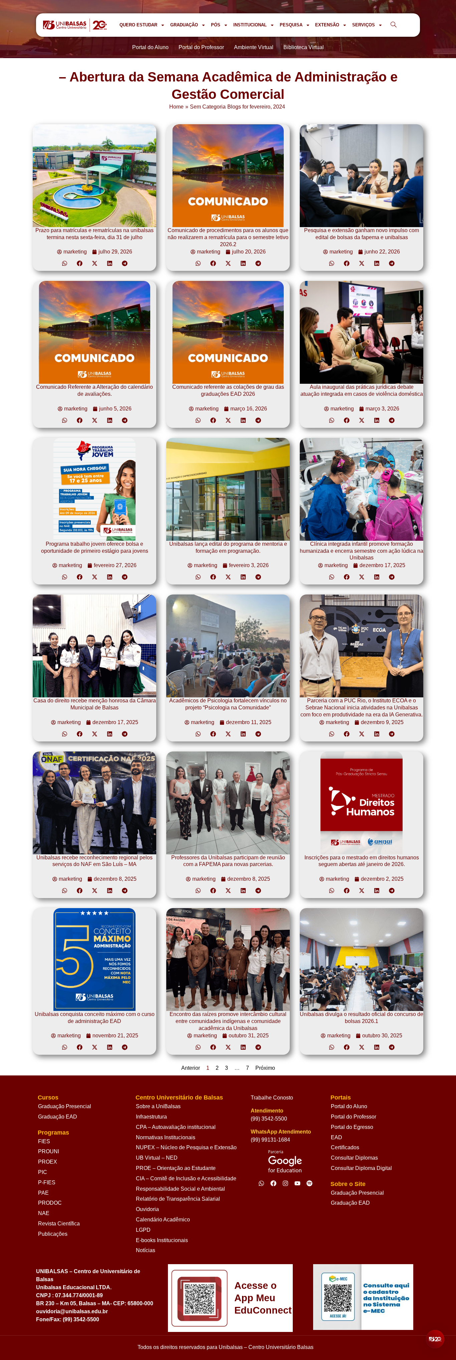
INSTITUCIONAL (250, 24)
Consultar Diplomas (354, 1158)
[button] (64, 263)
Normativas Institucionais (165, 1137)
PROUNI (48, 1151)
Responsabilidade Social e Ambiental (180, 1189)
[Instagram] (285, 1183)
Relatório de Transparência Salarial (178, 1199)
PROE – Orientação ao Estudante (176, 1168)
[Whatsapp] (261, 1183)
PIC (42, 1172)
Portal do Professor (353, 1117)
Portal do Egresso (352, 1127)
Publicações (52, 1234)
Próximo (265, 1068)
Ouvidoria (147, 1209)
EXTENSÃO (327, 24)
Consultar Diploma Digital (361, 1168)
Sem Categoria (208, 107)
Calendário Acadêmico (163, 1219)
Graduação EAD (57, 1117)
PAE (43, 1193)
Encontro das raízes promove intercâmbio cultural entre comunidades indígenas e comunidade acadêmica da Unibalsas (228, 1021)
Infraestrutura (151, 1117)
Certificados (345, 1147)
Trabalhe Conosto (272, 1097)
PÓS (215, 24)
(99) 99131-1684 (270, 1140)
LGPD (143, 1230)
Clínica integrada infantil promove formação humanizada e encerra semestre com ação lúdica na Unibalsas (361, 551)
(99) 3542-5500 (269, 1119)
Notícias (145, 1250)
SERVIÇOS (363, 24)
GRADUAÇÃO (184, 24)
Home (176, 107)
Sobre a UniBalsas (158, 1106)
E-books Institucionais (162, 1240)
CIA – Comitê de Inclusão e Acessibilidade (186, 1178)
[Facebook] (273, 1183)
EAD (336, 1137)
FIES (44, 1141)
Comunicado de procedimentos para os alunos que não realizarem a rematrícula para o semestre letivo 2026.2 (228, 237)
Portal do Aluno (349, 1106)
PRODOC (50, 1203)
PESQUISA (291, 24)
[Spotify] (309, 1183)
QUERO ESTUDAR (138, 24)
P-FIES (46, 1182)
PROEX (47, 1162)
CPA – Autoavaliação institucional (176, 1127)
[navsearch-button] (393, 25)
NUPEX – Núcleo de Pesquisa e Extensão (186, 1147)
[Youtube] (297, 1183)
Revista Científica (59, 1223)
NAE (43, 1213)
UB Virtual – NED (157, 1158)
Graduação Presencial (64, 1106)
